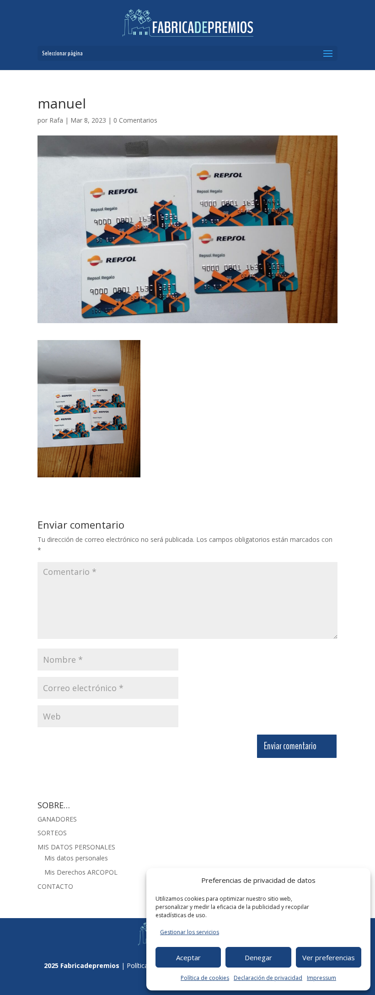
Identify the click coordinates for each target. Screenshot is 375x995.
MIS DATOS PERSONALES (76, 847)
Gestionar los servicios (189, 932)
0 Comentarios (135, 120)
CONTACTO (55, 886)
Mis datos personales (76, 858)
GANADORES (57, 819)
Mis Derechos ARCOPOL (81, 872)
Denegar (258, 957)
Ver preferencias (328, 957)
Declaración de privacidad (268, 978)
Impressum (321, 978)
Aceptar (188, 957)
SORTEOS (52, 832)
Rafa (56, 120)
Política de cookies (205, 978)
